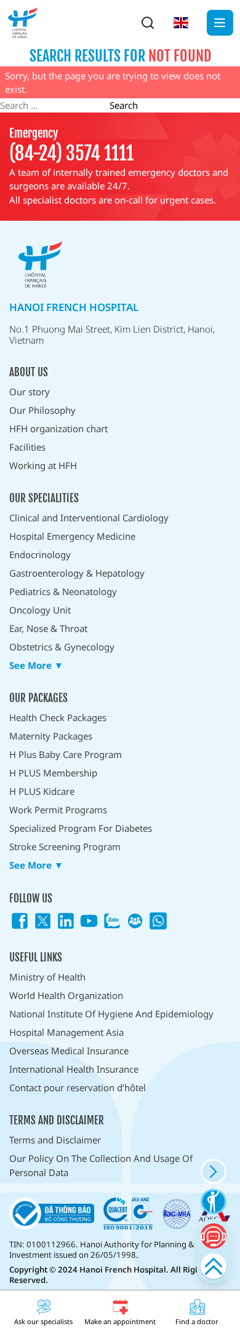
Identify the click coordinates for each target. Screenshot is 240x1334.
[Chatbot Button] (213, 1236)
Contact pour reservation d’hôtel (77, 1087)
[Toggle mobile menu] (220, 23)
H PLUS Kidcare (41, 791)
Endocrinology (40, 554)
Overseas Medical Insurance (69, 1050)
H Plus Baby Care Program (65, 754)
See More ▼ (36, 665)
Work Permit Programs (58, 809)
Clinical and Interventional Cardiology (89, 517)
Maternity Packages (50, 736)
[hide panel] (213, 1171)
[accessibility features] (213, 1201)
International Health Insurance (73, 1069)
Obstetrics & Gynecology (61, 647)
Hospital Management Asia (66, 1032)
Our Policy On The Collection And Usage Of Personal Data (101, 1165)
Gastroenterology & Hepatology (77, 573)
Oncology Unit (40, 610)
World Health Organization (66, 995)
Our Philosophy (42, 410)
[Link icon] (19, 920)
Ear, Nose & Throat (48, 628)
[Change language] (181, 22)
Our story (29, 391)
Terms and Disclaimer (55, 1140)
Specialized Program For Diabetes (80, 828)
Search (124, 105)
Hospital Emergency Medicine (72, 536)
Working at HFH (43, 465)
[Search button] (147, 22)
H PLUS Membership (53, 773)
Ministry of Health (47, 977)
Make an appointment (120, 1321)
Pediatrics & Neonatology (63, 591)
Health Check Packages (57, 717)
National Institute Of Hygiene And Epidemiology (111, 1014)
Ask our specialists (43, 1321)
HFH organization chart (58, 428)
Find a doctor (196, 1321)
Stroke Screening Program (65, 846)
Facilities (27, 447)
